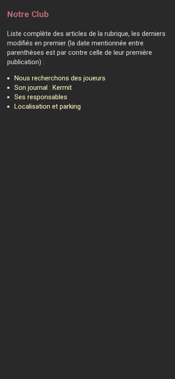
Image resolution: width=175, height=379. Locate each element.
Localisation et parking (47, 106)
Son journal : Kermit (43, 88)
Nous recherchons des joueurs (59, 78)
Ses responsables (40, 97)
